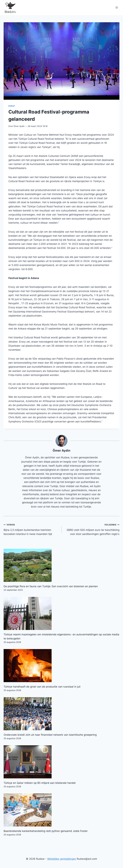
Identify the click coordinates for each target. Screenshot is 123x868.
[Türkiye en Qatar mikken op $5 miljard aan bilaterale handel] (61, 761)
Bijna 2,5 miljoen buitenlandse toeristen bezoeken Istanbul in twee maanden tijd (28, 529)
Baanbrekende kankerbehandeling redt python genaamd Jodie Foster (46, 831)
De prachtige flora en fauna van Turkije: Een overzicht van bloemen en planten (51, 586)
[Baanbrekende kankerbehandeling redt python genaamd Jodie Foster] (61, 809)
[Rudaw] (10, 7)
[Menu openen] (116, 7)
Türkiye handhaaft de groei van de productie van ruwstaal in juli (42, 686)
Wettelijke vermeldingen (61, 858)
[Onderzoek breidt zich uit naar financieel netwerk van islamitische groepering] (61, 713)
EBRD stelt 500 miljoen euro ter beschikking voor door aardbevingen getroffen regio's (93, 529)
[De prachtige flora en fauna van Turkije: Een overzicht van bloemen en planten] (61, 565)
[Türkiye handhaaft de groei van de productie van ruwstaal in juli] (61, 665)
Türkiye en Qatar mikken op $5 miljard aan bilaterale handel (40, 782)
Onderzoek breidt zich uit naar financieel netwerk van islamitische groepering (50, 734)
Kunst (11, 106)
